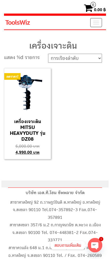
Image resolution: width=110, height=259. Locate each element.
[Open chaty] (95, 245)
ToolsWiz (17, 22)
